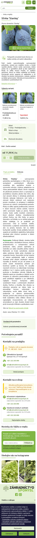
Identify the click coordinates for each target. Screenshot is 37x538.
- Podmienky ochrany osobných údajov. (14, 519)
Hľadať (29, 8)
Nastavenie (18, 528)
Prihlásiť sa (27, 453)
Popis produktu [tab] (8, 176)
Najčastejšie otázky (17, 431)
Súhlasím (26, 534)
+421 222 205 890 (13, 369)
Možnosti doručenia (15, 139)
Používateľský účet (22, 2)
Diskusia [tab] (20, 176)
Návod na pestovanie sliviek (18, 316)
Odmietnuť (9, 534)
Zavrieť (15, 169)
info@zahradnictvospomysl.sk (17, 373)
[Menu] (33, 2)
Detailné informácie (8, 82)
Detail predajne (18, 380)
